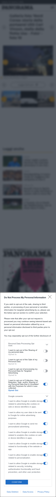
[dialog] (28, 394)
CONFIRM (17, 482)
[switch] (45, 351)
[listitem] (28, 344)
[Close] (50, 297)
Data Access (28, 492)
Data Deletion (12, 492)
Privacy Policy (43, 492)
